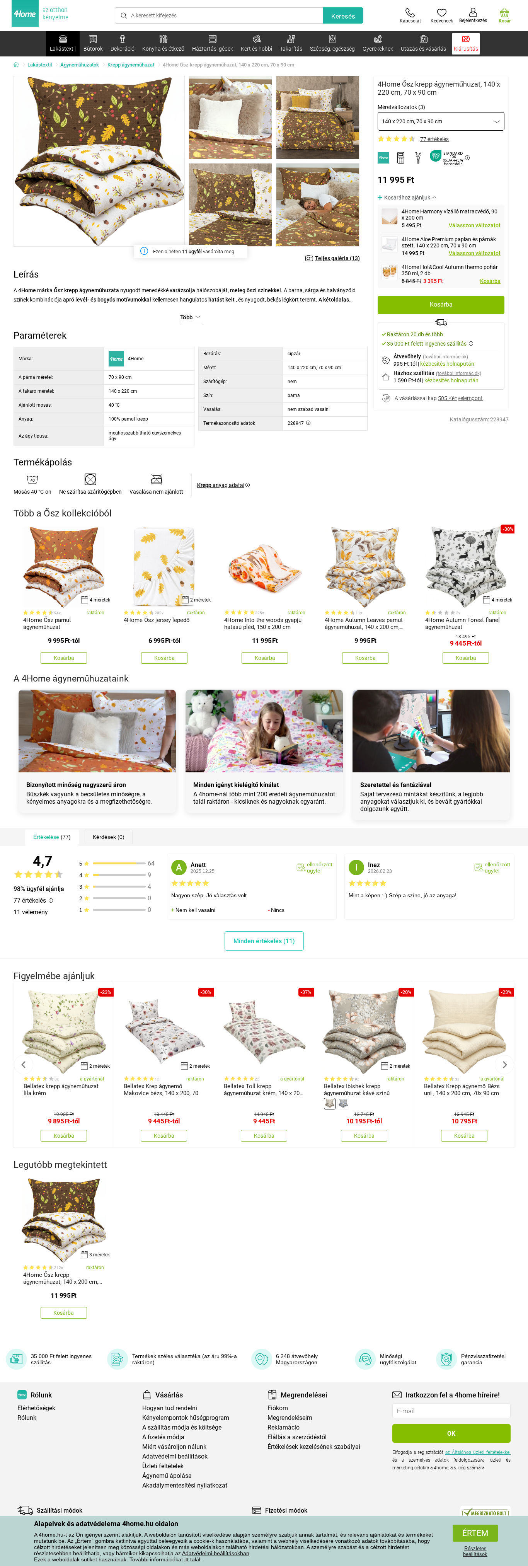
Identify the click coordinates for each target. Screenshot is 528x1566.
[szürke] (343, 1103)
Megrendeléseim (289, 1418)
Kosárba (490, 281)
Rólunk (26, 1418)
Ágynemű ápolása (167, 1476)
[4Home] (19, 64)
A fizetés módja (163, 1437)
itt (186, 1559)
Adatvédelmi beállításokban (215, 1553)
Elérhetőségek (36, 1408)
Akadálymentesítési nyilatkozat (184, 1485)
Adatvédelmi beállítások (175, 1456)
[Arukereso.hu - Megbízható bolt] (485, 1512)
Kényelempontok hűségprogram (185, 1418)
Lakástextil (39, 65)
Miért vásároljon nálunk (174, 1447)
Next (504, 1064)
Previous (23, 1064)
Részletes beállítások (475, 1551)
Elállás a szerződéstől (297, 1437)
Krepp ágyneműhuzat (130, 65)
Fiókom (277, 1408)
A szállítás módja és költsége (181, 1427)
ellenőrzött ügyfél (319, 867)
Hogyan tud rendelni (169, 1408)
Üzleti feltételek (163, 1466)
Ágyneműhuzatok (79, 65)
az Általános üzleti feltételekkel (478, 1452)
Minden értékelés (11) (264, 941)
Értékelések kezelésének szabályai (313, 1447)
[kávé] (329, 1103)
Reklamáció (283, 1427)
